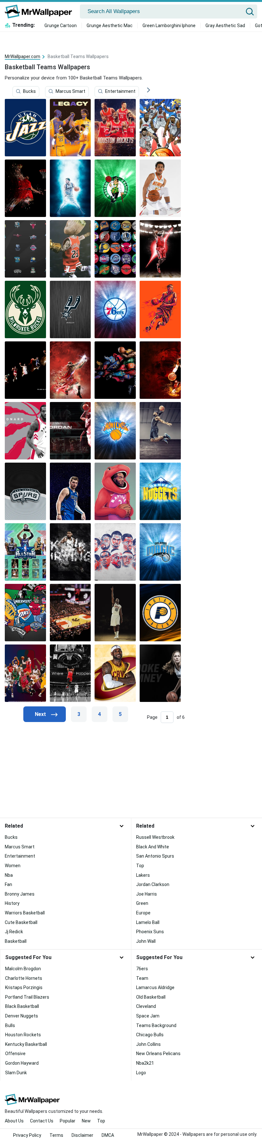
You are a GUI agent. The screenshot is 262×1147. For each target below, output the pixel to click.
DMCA (108, 1135)
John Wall (146, 941)
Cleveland (146, 1006)
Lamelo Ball (147, 922)
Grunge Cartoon (60, 25)
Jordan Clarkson (152, 884)
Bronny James (20, 894)
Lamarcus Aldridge (155, 987)
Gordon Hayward (22, 1063)
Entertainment (120, 91)
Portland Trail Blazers (27, 997)
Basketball (16, 941)
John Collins (148, 1044)
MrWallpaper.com (22, 56)
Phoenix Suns (150, 931)
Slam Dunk (16, 1072)
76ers (142, 968)
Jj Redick (14, 931)
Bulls (10, 1025)
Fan (8, 884)
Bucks (29, 91)
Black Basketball (22, 1006)
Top (140, 865)
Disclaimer (82, 1135)
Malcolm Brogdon (23, 968)
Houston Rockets (23, 1034)
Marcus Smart (70, 91)
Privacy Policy (27, 1135)
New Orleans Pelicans (158, 1053)
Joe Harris (146, 894)
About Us (14, 1120)
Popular (67, 1120)
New (86, 1120)
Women (12, 865)
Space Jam (147, 1015)
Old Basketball (151, 997)
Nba (9, 875)
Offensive (15, 1053)
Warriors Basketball (25, 912)
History (12, 903)
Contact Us (41, 1120)
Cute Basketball (21, 922)
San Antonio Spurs (155, 856)
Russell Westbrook (155, 837)
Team (142, 978)
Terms (56, 1135)
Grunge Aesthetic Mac (110, 25)
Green (142, 903)
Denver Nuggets (21, 1015)
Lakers (143, 875)
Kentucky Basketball (26, 1044)
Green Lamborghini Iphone (169, 25)
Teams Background (156, 1025)
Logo (141, 1072)
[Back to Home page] (41, 11)
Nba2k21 (145, 1063)
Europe (143, 912)
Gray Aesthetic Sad (225, 25)
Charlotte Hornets (23, 978)
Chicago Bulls (150, 1034)
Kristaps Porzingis (23, 987)
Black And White (152, 846)
